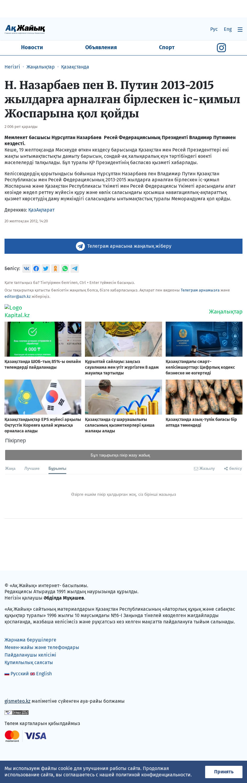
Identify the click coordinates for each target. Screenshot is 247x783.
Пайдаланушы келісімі (30, 655)
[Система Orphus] (17, 712)
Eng (228, 29)
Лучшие (31, 468)
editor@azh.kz (18, 296)
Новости (32, 47)
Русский (20, 673)
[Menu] (240, 29)
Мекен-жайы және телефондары (42, 647)
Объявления (101, 47)
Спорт (167, 47)
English (44, 673)
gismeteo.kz (17, 701)
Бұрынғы (57, 468)
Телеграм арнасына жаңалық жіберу (129, 246)
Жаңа (10, 468)
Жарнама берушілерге (30, 640)
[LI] (18, 688)
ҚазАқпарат (41, 210)
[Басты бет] (25, 29)
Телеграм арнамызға (200, 290)
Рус (214, 29)
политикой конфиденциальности (153, 775)
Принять (223, 772)
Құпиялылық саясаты (29, 662)
